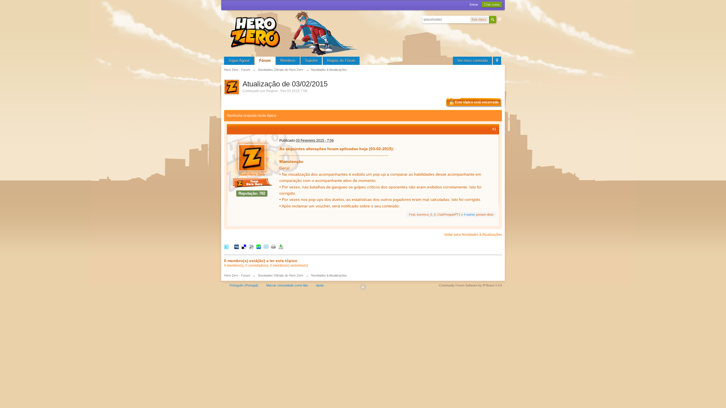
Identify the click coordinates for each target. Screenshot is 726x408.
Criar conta (491, 4)
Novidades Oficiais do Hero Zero (280, 275)
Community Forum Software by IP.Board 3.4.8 (470, 285)
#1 (494, 129)
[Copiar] (273, 247)
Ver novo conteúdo (472, 60)
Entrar (474, 4)
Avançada (499, 19)
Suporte (311, 60)
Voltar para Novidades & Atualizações (473, 235)
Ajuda (320, 285)
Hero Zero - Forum (237, 275)
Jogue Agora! (239, 60)
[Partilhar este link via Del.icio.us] (244, 247)
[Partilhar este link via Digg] (236, 247)
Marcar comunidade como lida (287, 285)
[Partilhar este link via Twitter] (226, 247)
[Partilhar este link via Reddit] (251, 247)
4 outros (469, 214)
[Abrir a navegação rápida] (497, 61)
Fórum (265, 60)
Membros (288, 60)
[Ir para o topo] (363, 287)
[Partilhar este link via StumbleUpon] (258, 247)
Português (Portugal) (243, 285)
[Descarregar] (280, 247)
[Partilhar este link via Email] (266, 247)
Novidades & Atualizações (329, 275)
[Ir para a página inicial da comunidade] (295, 32)
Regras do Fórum (341, 60)
